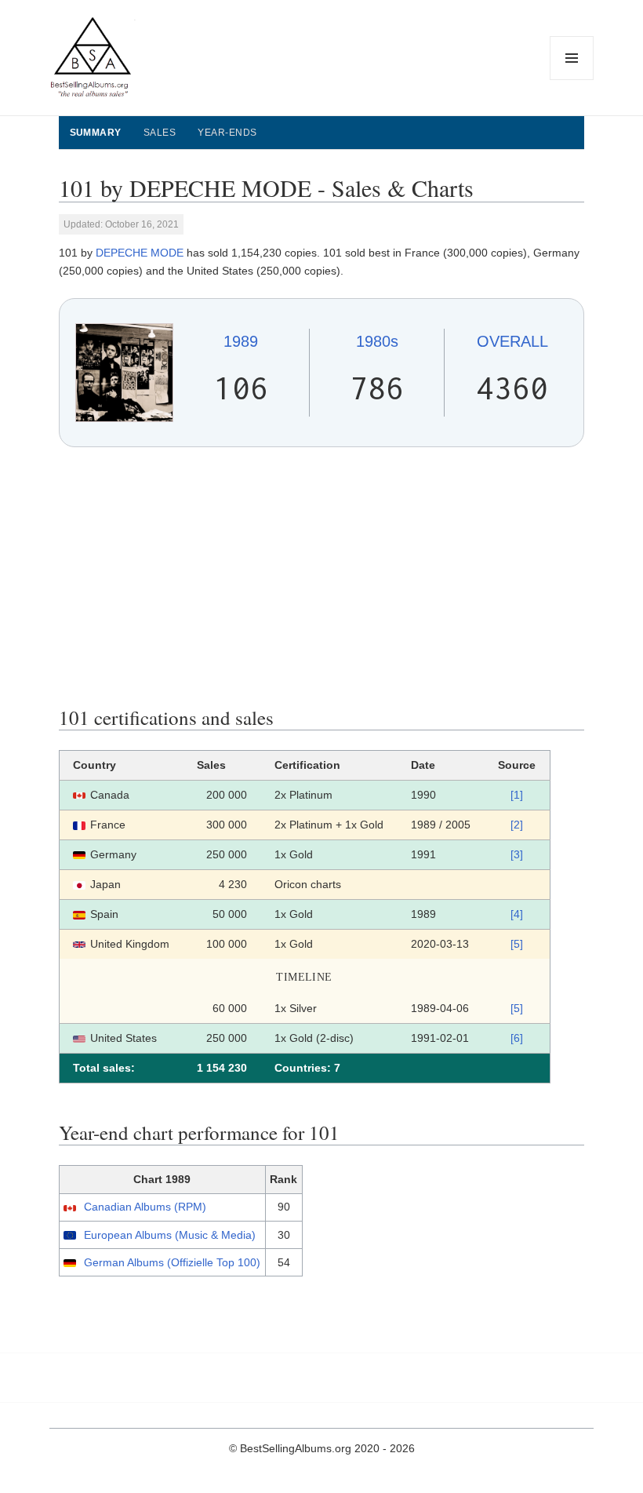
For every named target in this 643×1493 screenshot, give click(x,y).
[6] (516, 1038)
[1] (516, 794)
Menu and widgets (572, 79)
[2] (516, 824)
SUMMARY (96, 132)
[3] (516, 854)
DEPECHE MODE (139, 252)
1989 (240, 341)
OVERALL (512, 341)
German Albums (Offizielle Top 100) (172, 1262)
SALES (159, 132)
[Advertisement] (322, 576)
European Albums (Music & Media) (170, 1235)
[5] (516, 944)
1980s (377, 341)
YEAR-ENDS (227, 132)
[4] (516, 914)
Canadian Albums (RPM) (145, 1206)
